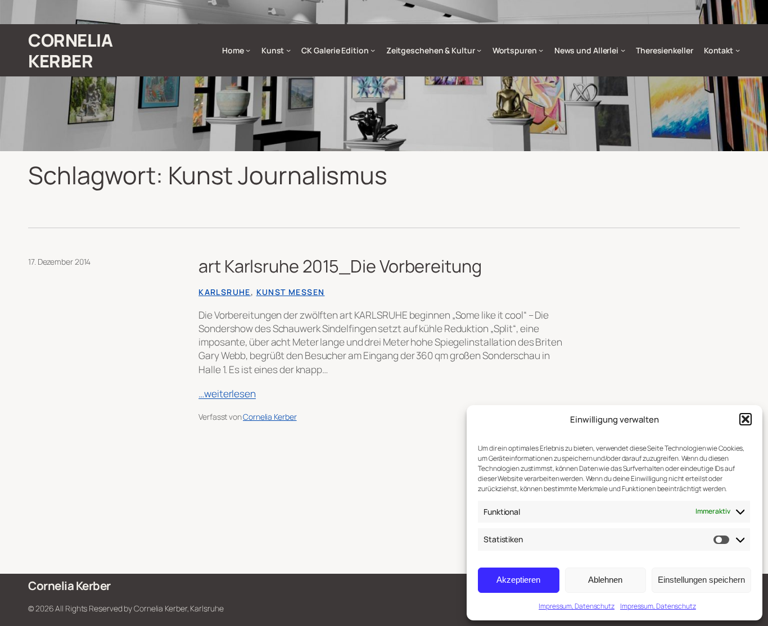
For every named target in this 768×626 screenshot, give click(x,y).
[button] (745, 419)
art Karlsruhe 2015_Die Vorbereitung (340, 265)
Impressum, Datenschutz (577, 606)
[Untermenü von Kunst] (288, 50)
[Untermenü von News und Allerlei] (623, 50)
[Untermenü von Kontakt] (737, 50)
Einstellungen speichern (701, 579)
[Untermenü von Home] (248, 50)
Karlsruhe (224, 292)
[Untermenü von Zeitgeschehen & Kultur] (479, 50)
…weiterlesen (227, 393)
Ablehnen (605, 579)
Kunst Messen (290, 292)
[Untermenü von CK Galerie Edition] (373, 50)
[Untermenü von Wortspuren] (541, 50)
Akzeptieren (518, 579)
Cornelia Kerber (70, 50)
